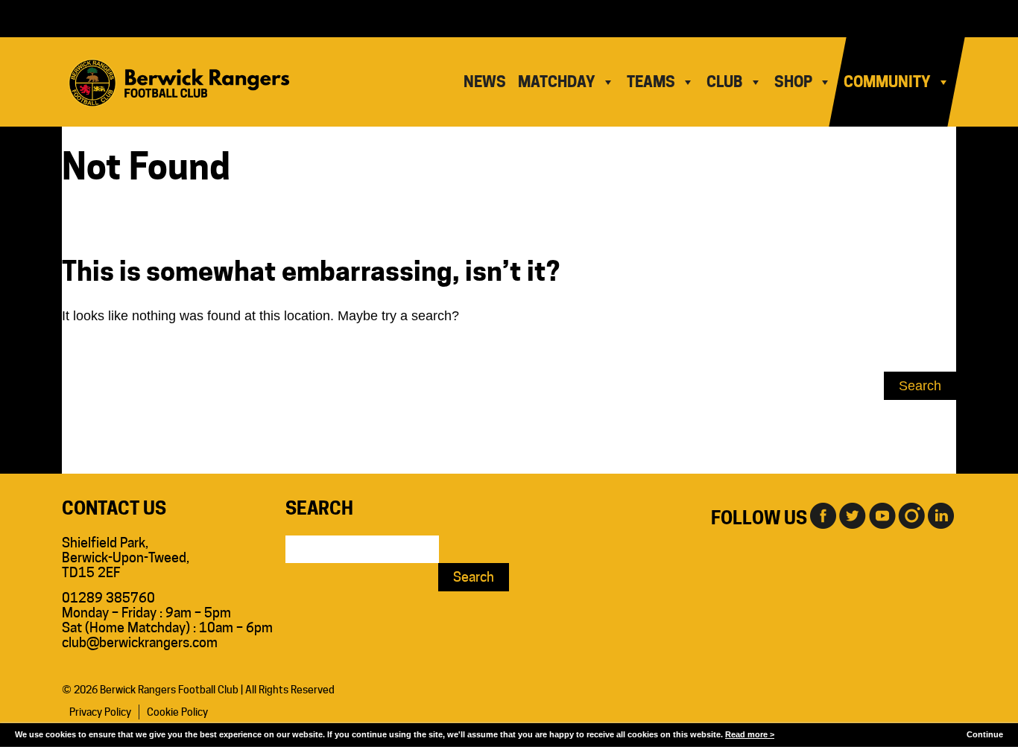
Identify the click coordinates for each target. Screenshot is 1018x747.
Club (724, 82)
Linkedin (941, 515)
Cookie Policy (177, 712)
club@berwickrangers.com (140, 642)
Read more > (749, 734)
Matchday (556, 82)
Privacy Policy (100, 712)
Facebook (822, 515)
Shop (793, 82)
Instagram (911, 515)
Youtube (882, 515)
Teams (651, 82)
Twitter (852, 515)
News (485, 82)
